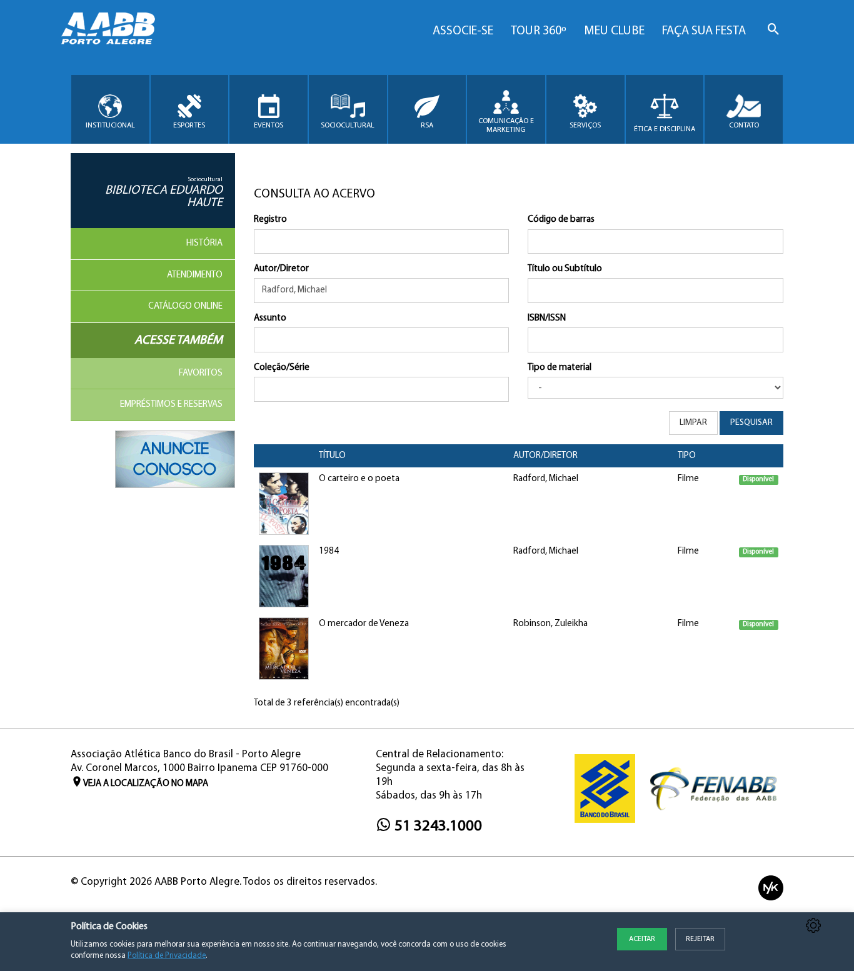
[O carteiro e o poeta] (284, 504)
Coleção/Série (281, 367)
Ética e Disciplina (664, 129)
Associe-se (463, 31)
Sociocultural (347, 125)
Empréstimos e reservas (171, 404)
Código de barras (561, 219)
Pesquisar (751, 422)
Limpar (693, 422)
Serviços (585, 125)
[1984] (284, 576)
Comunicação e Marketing (506, 125)
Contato (744, 125)
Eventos (268, 125)
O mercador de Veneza (364, 624)
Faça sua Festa (704, 31)
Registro (270, 219)
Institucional (110, 125)
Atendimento (195, 275)
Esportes (189, 125)
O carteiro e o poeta (359, 479)
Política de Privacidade (167, 956)
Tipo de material (559, 367)
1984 (329, 551)
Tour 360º (538, 31)
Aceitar (642, 939)
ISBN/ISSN (547, 318)
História (204, 243)
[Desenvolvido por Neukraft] (770, 887)
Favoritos (201, 373)
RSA (427, 125)
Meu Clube (614, 31)
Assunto (270, 318)
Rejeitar (700, 939)
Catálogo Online (185, 306)
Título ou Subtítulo (565, 269)
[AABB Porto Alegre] (108, 28)
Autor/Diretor (281, 269)
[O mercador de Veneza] (284, 649)
